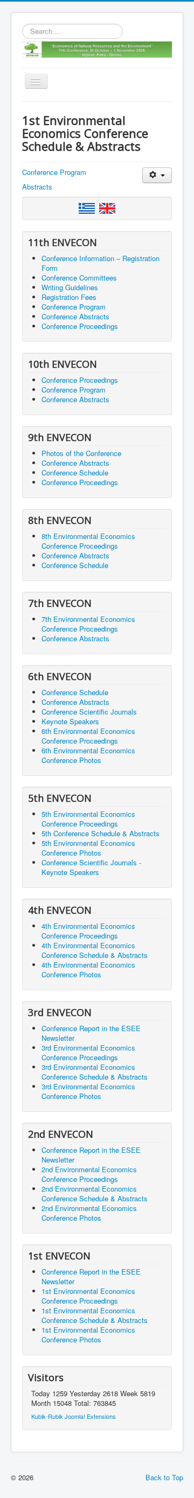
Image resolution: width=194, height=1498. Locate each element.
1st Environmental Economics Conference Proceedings (88, 1296)
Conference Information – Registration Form (100, 263)
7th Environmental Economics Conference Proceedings (88, 624)
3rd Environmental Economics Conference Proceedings (88, 1052)
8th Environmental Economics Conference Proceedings (88, 541)
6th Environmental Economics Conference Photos (88, 755)
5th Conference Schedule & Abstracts (100, 833)
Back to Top (164, 1477)
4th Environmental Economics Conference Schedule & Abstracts (94, 950)
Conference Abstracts (75, 316)
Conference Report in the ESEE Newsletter (91, 1033)
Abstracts (37, 186)
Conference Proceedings (79, 326)
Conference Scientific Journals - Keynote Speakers (91, 867)
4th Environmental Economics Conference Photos (88, 969)
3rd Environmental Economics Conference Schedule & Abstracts (94, 1072)
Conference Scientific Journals (89, 711)
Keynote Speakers (70, 721)
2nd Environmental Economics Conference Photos (89, 1213)
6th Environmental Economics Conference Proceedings (88, 736)
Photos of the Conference (81, 453)
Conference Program (54, 172)
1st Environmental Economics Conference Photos (88, 1335)
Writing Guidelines (69, 287)
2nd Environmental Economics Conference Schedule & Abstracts (94, 1193)
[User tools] (157, 175)
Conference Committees (79, 277)
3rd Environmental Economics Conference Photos (88, 1091)
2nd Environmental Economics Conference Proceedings (89, 1174)
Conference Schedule (74, 472)
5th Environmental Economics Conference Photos (88, 848)
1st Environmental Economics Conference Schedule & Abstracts (94, 1315)
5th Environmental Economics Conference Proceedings (88, 819)
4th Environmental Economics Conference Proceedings (88, 931)
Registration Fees (68, 297)
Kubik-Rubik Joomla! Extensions (73, 1416)
